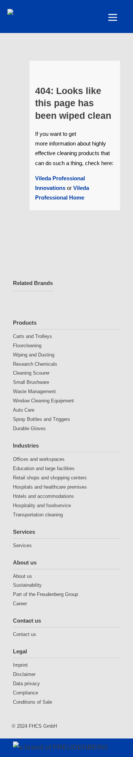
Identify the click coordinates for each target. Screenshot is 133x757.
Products (25, 322)
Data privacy (26, 683)
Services (24, 532)
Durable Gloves (29, 428)
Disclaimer (24, 674)
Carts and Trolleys (32, 336)
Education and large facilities (44, 468)
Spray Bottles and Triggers (41, 419)
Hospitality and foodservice (42, 505)
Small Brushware (31, 382)
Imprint (20, 665)
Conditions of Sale (32, 702)
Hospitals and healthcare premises (50, 487)
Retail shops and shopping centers (50, 477)
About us (25, 562)
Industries (26, 445)
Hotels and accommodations (43, 496)
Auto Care (23, 410)
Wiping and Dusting (33, 355)
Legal (20, 651)
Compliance (25, 693)
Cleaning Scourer (31, 373)
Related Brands (33, 283)
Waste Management (34, 391)
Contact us (27, 620)
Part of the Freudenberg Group (45, 594)
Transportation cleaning (38, 514)
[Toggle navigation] (112, 17)
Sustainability (27, 585)
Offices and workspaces (39, 459)
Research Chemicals (35, 364)
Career (20, 603)
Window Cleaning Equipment (43, 400)
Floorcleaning (27, 345)
